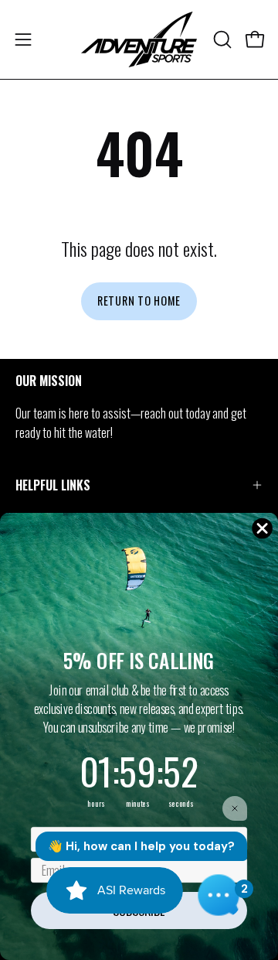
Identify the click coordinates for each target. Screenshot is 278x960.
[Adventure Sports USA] (139, 39)
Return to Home (139, 300)
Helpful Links (52, 485)
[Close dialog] (262, 528)
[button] (221, 39)
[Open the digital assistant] (218, 895)
